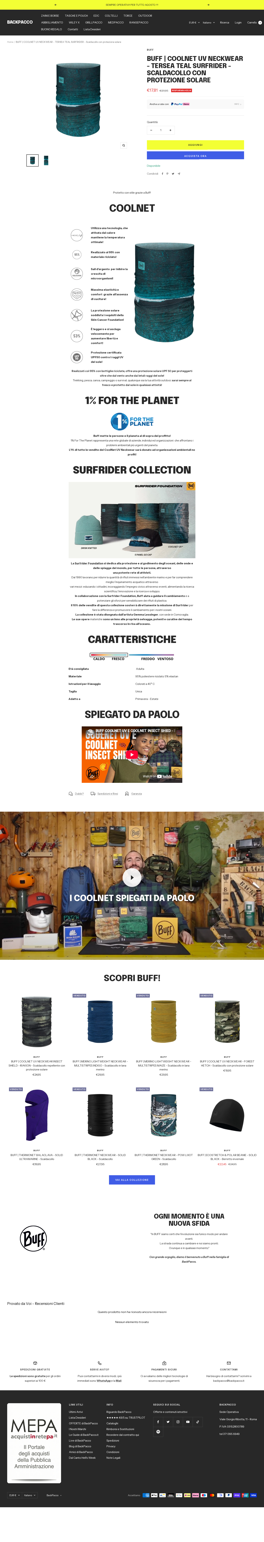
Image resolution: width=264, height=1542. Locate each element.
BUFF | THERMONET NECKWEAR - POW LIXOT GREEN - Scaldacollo (164, 1157)
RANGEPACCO (138, 22)
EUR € (192, 22)
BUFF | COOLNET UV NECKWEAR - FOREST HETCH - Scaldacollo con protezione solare (227, 1063)
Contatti (73, 29)
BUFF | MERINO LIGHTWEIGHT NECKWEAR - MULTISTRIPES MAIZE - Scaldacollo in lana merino (163, 1065)
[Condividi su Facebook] (162, 173)
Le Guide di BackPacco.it (84, 1435)
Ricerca (224, 22)
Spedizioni (112, 1440)
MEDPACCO (116, 22)
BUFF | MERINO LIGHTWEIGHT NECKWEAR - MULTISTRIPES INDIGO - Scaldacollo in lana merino (100, 1065)
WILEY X (74, 22)
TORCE (128, 15)
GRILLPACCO (93, 22)
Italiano (207, 22)
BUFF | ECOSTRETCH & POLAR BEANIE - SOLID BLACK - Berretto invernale (227, 1157)
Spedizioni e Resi (108, 793)
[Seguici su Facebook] (158, 1422)
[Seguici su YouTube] (188, 1422)
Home (10, 41)
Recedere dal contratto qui (122, 1435)
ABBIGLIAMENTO (52, 22)
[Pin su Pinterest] (167, 173)
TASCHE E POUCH (76, 15)
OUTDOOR (145, 15)
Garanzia (136, 793)
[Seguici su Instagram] (178, 1422)
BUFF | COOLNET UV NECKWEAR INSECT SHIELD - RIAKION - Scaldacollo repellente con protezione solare (37, 1065)
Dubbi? (79, 793)
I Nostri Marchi (77, 1429)
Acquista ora (195, 156)
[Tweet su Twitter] (173, 173)
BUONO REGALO (51, 29)
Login (238, 22)
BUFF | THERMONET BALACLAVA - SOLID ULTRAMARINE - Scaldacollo (37, 1157)
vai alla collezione (132, 1179)
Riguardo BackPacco (118, 1412)
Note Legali (113, 1457)
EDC (96, 15)
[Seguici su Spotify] (158, 1432)
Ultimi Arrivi (76, 1412)
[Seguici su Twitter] (168, 1422)
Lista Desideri (92, 29)
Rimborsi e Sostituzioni (120, 1429)
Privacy (110, 1446)
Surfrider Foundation (89, 563)
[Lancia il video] (132, 877)
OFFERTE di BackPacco (83, 1423)
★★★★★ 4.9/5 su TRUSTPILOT (125, 1417)
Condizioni (112, 1452)
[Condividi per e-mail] (179, 174)
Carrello (254, 22)
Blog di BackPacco (80, 1446)
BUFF (150, 49)
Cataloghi (112, 1423)
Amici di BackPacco (81, 1452)
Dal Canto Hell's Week (82, 1457)
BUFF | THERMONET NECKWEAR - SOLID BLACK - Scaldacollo (100, 1157)
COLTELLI (111, 15)
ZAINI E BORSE (50, 15)
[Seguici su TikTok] (198, 1422)
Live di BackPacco (80, 1440)
